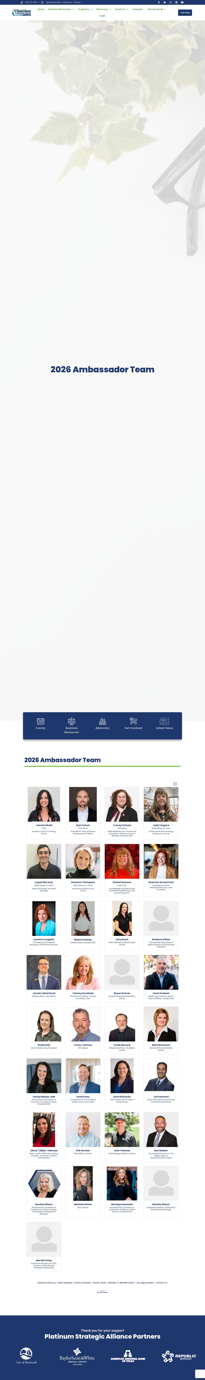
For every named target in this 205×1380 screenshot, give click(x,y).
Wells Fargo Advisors (157, 996)
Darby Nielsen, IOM (44, 1096)
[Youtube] (182, 2)
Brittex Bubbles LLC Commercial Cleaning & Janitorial (122, 832)
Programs (83, 9)
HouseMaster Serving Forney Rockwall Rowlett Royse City (122, 889)
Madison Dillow (161, 939)
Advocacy (102, 9)
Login (102, 15)
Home (41, 9)
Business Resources (59, 9)
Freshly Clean (76, 942)
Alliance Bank (38, 996)
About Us (120, 9)
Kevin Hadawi (161, 993)
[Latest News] (164, 721)
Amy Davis (122, 939)
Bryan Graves (122, 993)
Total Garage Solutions (118, 1153)
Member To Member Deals (121, 1282)
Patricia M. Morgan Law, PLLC (43, 1263)
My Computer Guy (39, 1048)
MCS (80, 1207)
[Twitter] (164, 2)
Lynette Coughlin (44, 939)
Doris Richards (122, 1096)
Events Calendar (83, 1282)
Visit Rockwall (155, 9)
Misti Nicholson (161, 1045)
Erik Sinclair (83, 1150)
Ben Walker (161, 1150)
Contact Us (161, 1282)
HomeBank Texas (78, 831)
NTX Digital (83, 1048)
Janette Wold (44, 825)
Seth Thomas (122, 1150)
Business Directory (47, 1282)
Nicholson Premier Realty (161, 1048)
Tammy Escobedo (83, 993)
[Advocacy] (102, 721)
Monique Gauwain (122, 1204)
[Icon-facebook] (159, 2)
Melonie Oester (83, 1204)
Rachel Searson (122, 882)
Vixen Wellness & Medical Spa (121, 942)
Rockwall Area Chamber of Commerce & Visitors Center (44, 1100)
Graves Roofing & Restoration (121, 996)
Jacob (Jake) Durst (44, 993)
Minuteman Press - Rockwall (122, 1048)
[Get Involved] (133, 721)
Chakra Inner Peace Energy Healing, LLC (161, 832)
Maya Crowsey (83, 939)
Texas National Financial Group (161, 1099)
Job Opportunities (145, 1282)
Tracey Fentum (122, 825)
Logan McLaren (44, 882)
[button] (175, 784)
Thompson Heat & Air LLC (83, 888)
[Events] (40, 721)
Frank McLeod (122, 1045)
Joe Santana (161, 1096)
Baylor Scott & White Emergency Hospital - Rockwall (44, 1154)
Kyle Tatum (83, 825)
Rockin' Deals (99, 1282)
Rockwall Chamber (155, 1207)
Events (40, 728)
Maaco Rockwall (39, 888)
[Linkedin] (176, 2)
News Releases (65, 1282)
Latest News (164, 728)
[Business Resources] (71, 721)
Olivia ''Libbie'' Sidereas (44, 1150)
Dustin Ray (83, 1096)
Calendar (137, 9)
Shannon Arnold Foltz (161, 882)
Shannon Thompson (83, 882)
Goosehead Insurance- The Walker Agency (161, 1154)
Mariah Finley (44, 1260)
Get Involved (133, 728)
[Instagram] (170, 2)
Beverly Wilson (44, 1204)
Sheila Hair (44, 1045)
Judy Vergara (161, 825)
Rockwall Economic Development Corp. (160, 886)
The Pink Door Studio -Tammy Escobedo (83, 997)
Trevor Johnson (83, 1045)
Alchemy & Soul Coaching (44, 831)
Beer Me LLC (79, 1153)
